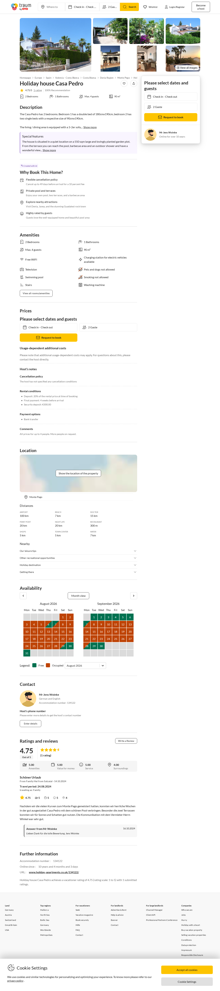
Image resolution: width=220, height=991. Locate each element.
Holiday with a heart (190, 925)
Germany (9, 910)
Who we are (186, 910)
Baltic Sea (44, 920)
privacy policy (15, 980)
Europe (38, 77)
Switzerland (10, 920)
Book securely (82, 920)
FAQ (78, 930)
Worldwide (45, 930)
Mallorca (44, 910)
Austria (8, 915)
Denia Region (106, 77)
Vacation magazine (84, 915)
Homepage (25, 77)
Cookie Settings (187, 981)
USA (7, 930)
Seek (78, 910)
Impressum (186, 950)
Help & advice (117, 915)
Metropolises (46, 935)
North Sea (45, 915)
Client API (150, 915)
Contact (79, 935)
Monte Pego (123, 77)
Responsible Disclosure (192, 955)
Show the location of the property (78, 473)
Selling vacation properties (193, 935)
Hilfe (78, 925)
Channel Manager (154, 910)
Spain (48, 77)
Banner (114, 920)
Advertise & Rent (118, 910)
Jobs (183, 915)
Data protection (188, 945)
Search (132, 6)
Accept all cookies (187, 969)
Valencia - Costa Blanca (67, 77)
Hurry (184, 920)
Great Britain (11, 925)
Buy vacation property (191, 930)
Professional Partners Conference (161, 920)
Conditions (186, 940)
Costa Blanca (89, 77)
